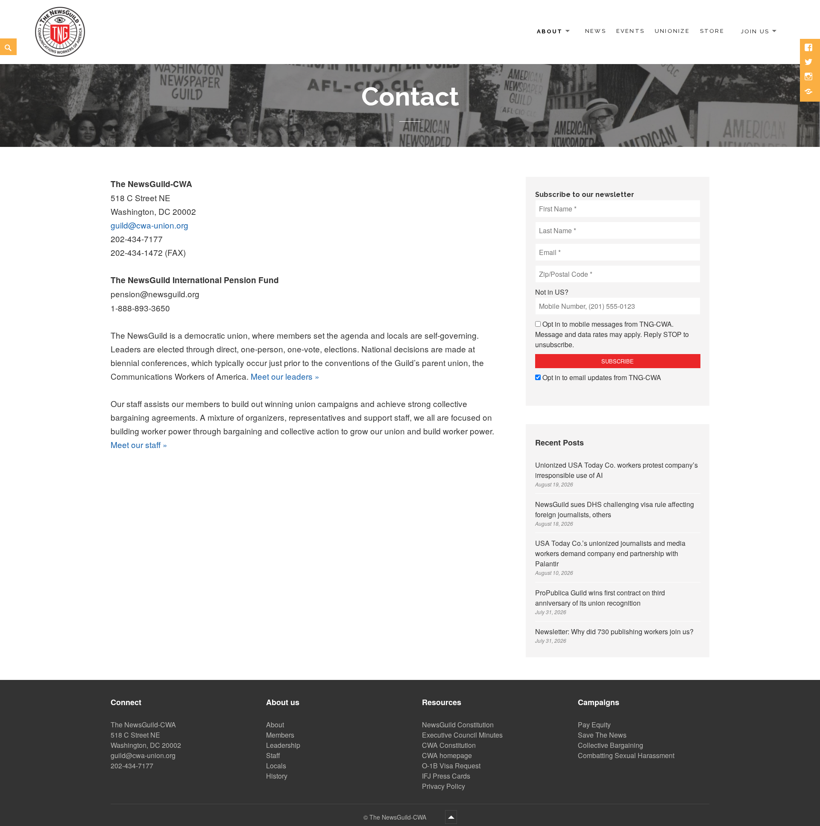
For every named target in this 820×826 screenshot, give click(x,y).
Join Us (755, 31)
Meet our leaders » (285, 376)
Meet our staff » (139, 444)
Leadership (283, 745)
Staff (273, 755)
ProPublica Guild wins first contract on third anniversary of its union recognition (600, 598)
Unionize (672, 31)
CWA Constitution (449, 745)
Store (712, 31)
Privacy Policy (443, 786)
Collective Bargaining (610, 745)
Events (630, 31)
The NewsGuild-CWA (398, 817)
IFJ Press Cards (446, 776)
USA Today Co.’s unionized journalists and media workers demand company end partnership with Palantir (610, 553)
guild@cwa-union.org (149, 225)
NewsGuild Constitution (458, 724)
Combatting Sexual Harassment (626, 755)
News (595, 31)
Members (280, 735)
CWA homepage (447, 755)
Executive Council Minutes (462, 735)
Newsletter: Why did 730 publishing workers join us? (614, 631)
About (549, 31)
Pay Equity (594, 724)
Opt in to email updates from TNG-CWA (601, 377)
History (276, 776)
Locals (276, 765)
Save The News (602, 735)
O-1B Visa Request (451, 765)
